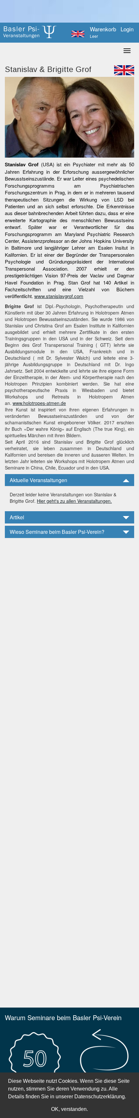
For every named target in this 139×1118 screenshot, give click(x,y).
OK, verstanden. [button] (69, 1109)
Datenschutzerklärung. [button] (100, 1096)
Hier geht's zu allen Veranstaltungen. (74, 501)
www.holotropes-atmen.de (39, 403)
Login (127, 29)
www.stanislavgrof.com (58, 296)
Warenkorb (103, 32)
